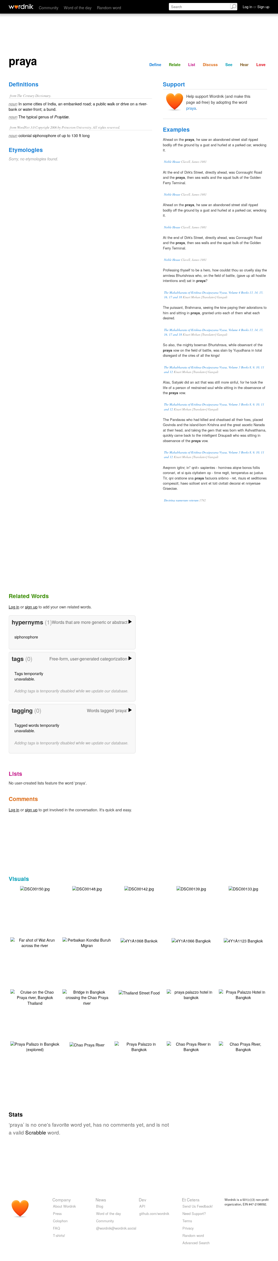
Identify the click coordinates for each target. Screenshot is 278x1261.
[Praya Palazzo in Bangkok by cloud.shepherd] (139, 1046)
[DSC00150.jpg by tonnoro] (35, 888)
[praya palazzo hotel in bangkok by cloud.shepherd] (191, 994)
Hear (244, 64)
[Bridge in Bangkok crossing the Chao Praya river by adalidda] (86, 997)
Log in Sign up (256, 6)
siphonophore (26, 637)
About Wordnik (64, 1206)
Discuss (210, 64)
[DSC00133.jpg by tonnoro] (243, 888)
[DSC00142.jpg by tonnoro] (139, 888)
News (101, 1199)
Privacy (188, 1228)
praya (191, 108)
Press (57, 1213)
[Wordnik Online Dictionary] (21, 6)
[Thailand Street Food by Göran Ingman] (139, 992)
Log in (14, 607)
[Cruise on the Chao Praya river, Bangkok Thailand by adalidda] (34, 997)
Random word (109, 7)
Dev (142, 1199)
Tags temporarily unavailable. (28, 676)
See (228, 64)
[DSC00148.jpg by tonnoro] (87, 888)
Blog (99, 1206)
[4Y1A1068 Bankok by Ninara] (139, 940)
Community (48, 7)
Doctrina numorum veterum (181, 500)
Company (61, 1199)
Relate (175, 64)
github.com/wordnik (154, 1213)
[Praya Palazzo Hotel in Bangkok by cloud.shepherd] (243, 994)
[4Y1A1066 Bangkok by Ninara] (191, 940)
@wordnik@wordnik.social (116, 1228)
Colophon (60, 1220)
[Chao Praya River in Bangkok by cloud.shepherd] (191, 1046)
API (142, 1206)
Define (155, 64)
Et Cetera (191, 1199)
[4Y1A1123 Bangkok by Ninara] (243, 940)
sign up (31, 607)
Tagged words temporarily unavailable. (36, 727)
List (191, 64)
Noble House (172, 162)
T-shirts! (59, 1235)
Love (261, 64)
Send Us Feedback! (197, 1206)
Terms (187, 1220)
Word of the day (77, 7)
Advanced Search (196, 1242)
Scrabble (35, 1132)
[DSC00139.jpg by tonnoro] (191, 888)
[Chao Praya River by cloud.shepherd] (87, 1044)
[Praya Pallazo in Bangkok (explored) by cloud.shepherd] (34, 1046)
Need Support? (194, 1213)
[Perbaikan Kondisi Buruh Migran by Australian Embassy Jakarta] (86, 942)
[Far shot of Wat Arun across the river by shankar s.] (34, 942)
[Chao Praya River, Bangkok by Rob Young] (243, 1046)
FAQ (56, 1228)
